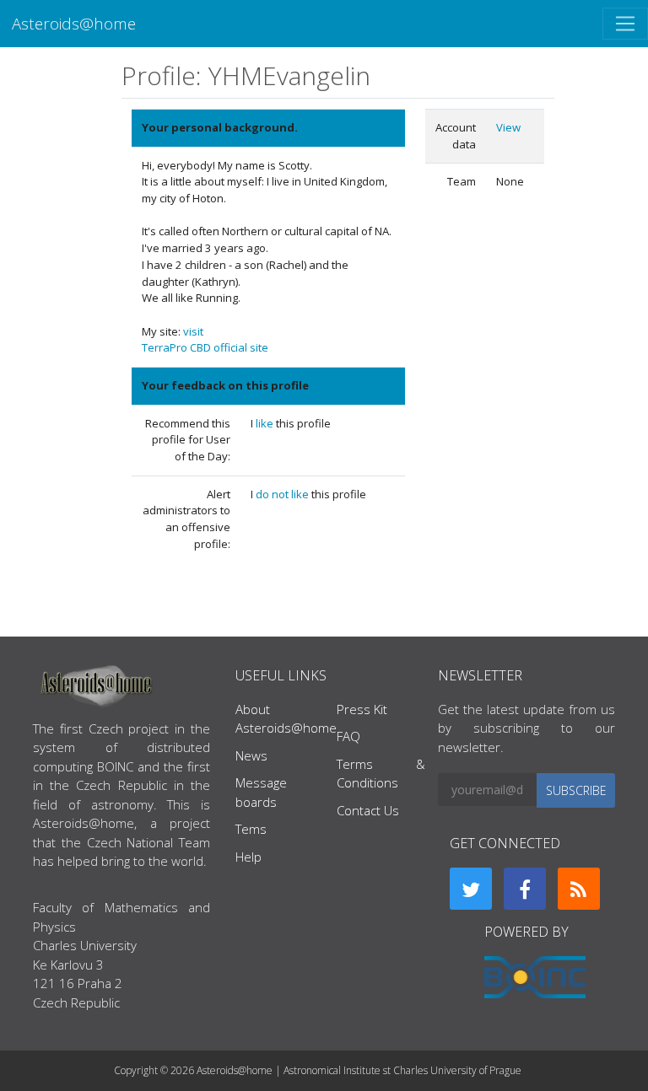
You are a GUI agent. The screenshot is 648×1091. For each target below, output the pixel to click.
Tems (251, 828)
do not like (283, 494)
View (508, 127)
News (251, 755)
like (266, 423)
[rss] (579, 889)
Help (248, 856)
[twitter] (471, 889)
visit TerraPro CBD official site (205, 340)
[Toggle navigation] (625, 24)
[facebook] (525, 889)
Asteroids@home (74, 23)
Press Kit (362, 709)
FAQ (348, 736)
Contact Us (368, 810)
